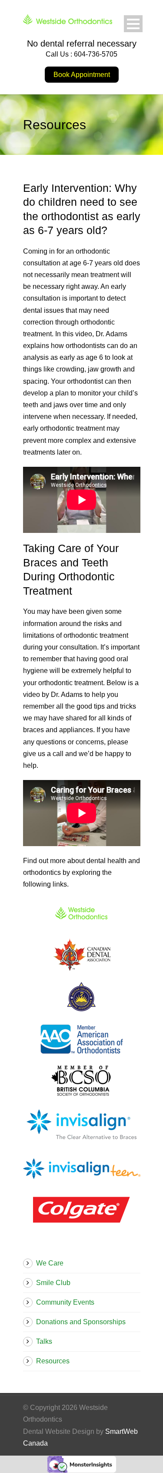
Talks (44, 1341)
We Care (49, 1263)
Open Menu (133, 23)
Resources (53, 1361)
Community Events (65, 1302)
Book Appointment (81, 74)
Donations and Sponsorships (81, 1322)
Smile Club (53, 1282)
